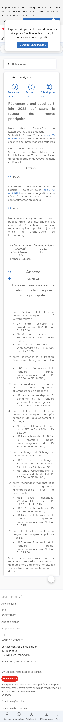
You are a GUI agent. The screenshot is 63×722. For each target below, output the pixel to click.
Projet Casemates (11, 628)
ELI (3, 635)
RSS (3, 610)
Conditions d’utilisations (14, 708)
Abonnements (8, 603)
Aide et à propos (10, 621)
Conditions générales (12, 701)
